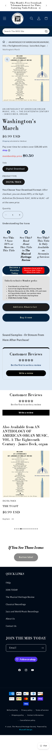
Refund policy (12, 710)
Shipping (5, 141)
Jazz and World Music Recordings (22, 611)
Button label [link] (26, 557)
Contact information (35, 715)
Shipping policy (18, 715)
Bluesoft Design (25, 730)
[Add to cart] (26, 307)
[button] (4, 18)
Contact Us (11, 626)
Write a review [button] (26, 373)
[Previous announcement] (5, 5)
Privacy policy (26, 710)
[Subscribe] (42, 648)
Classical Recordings (16, 604)
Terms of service (42, 710)
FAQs (8, 583)
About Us (10, 619)
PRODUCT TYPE (9, 176)
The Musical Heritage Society (24, 727)
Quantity (6, 208)
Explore (6, 519)
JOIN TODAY (12, 590)
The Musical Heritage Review (20, 597)
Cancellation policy (27, 720)
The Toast (10, 506)
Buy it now (26, 317)
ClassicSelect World (18, 293)
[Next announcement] (46, 5)
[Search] (46, 31)
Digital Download (15, 169)
